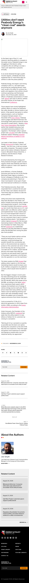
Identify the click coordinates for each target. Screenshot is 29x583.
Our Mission (4, 552)
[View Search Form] (23, 2)
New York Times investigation (14, 124)
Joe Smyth (10, 33)
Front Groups (5, 549)
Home (2, 5)
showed (21, 261)
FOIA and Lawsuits (20, 552)
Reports (18, 543)
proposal (14, 221)
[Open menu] (26, 2)
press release (15, 118)
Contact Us (4, 555)
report (24, 282)
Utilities (13, 14)
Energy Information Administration (13, 306)
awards (7, 98)
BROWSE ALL (23, 522)
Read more (4, 463)
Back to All (14, 417)
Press (17, 546)
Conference (13, 102)
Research (4, 543)
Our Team (18, 549)
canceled (11, 133)
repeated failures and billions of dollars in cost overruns (13, 136)
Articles (6, 14)
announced (9, 144)
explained (9, 227)
